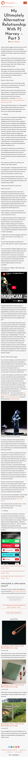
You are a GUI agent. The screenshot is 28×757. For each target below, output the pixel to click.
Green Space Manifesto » (14, 612)
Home (2, 6)
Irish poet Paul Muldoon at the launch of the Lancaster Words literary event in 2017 (13, 100)
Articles (11, 6)
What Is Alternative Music (19, 591)
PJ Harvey (19, 599)
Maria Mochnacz (20, 597)
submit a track (23, 750)
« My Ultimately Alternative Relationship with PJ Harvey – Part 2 (14, 606)
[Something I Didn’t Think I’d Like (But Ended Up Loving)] (14, 633)
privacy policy (18, 752)
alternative (9, 597)
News (6, 6)
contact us (9, 752)
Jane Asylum (15, 42)
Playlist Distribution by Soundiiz (9, 750)
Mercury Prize (12, 599)
